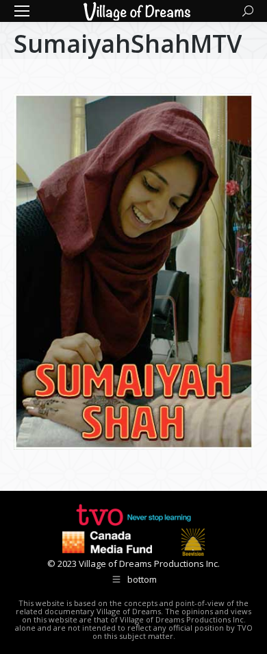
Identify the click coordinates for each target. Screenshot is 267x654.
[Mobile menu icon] (22, 11)
